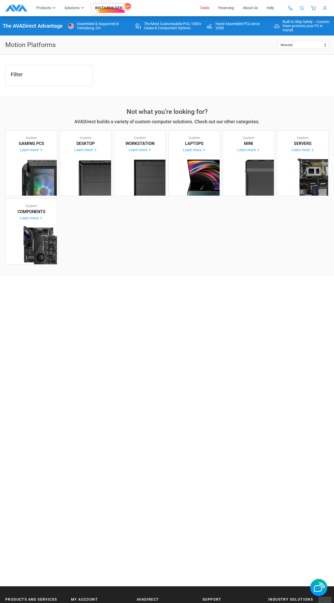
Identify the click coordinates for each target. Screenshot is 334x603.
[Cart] (313, 8)
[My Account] (325, 8)
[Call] (290, 8)
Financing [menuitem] (226, 8)
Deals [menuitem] (204, 8)
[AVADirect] (16, 8)
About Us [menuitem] (250, 8)
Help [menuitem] (270, 8)
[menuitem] (111, 8)
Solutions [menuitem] (72, 8)
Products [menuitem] (43, 8)
